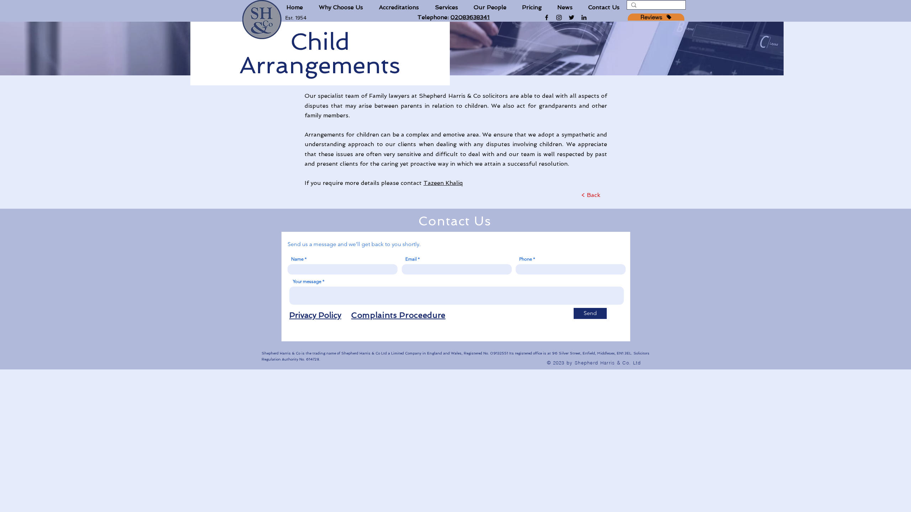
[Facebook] (546, 17)
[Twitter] (571, 17)
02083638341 (470, 17)
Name (297, 259)
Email (411, 259)
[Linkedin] (584, 17)
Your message (307, 281)
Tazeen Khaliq (443, 183)
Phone (525, 259)
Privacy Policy (315, 315)
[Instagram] (559, 17)
